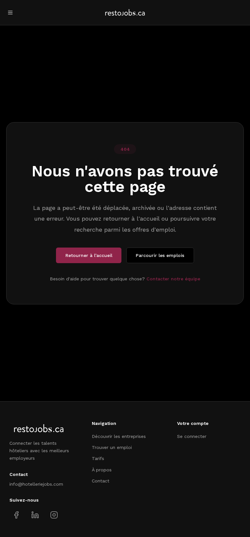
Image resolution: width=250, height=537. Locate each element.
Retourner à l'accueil (88, 255)
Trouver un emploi (112, 447)
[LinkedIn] (35, 515)
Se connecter (191, 436)
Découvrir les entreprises (119, 436)
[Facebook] (16, 515)
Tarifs (98, 458)
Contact (100, 480)
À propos (102, 469)
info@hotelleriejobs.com (36, 484)
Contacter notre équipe (173, 278)
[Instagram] (54, 515)
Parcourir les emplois (160, 255)
